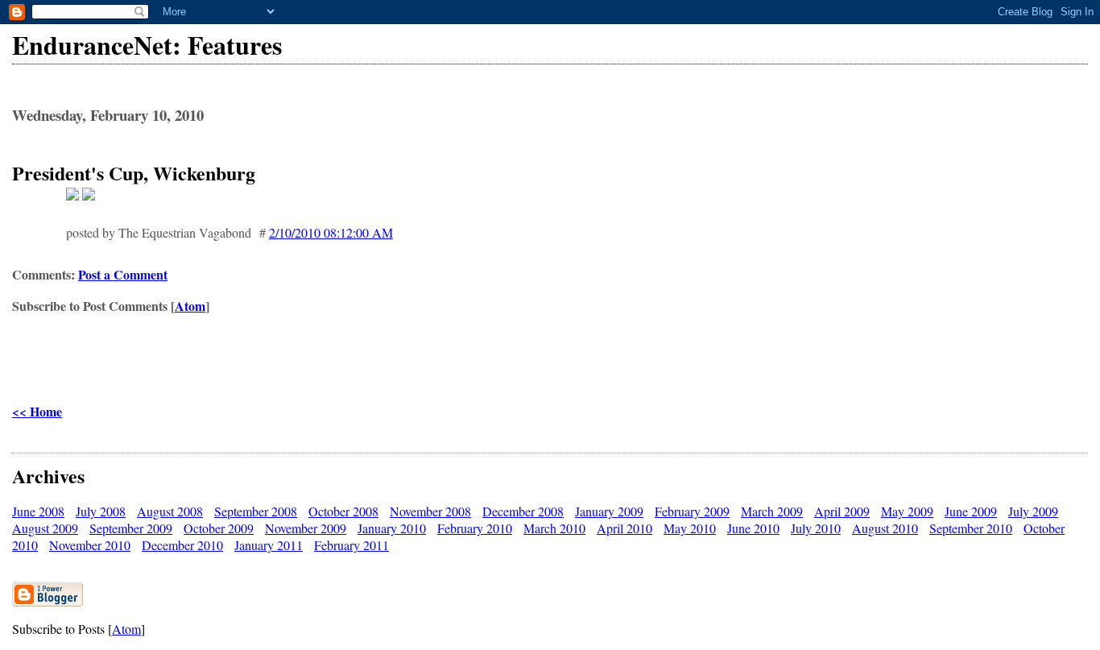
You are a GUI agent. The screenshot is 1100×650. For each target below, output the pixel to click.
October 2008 (343, 511)
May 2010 (690, 528)
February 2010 (474, 528)
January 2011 (268, 544)
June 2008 (38, 511)
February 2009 (692, 511)
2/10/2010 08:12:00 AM (331, 232)
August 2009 (45, 528)
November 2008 (430, 511)
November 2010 (89, 544)
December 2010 (182, 544)
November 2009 (305, 528)
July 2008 (101, 511)
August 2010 (885, 528)
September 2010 (970, 528)
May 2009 (907, 511)
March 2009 (772, 511)
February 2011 (351, 544)
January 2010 (392, 528)
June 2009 (971, 511)
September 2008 (255, 511)
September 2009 (130, 528)
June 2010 (753, 528)
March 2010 (554, 528)
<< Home (37, 411)
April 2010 (624, 528)
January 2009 (609, 511)
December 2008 (523, 511)
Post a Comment (122, 274)
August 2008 (170, 511)
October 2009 (219, 528)
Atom (190, 305)
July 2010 (816, 528)
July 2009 (1033, 511)
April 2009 (842, 511)
